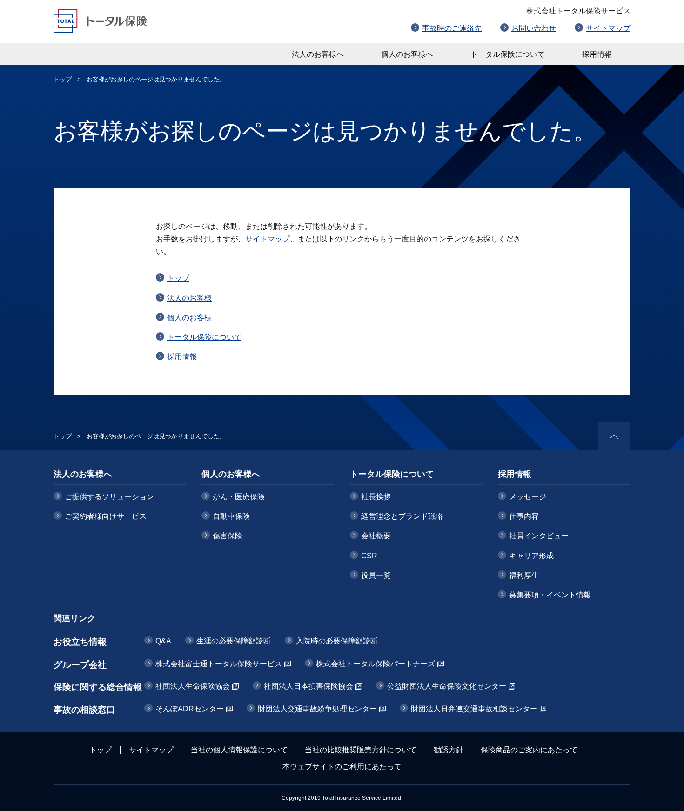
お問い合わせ (533, 28)
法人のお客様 (189, 298)
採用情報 (597, 54)
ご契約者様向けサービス (106, 516)
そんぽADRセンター (189, 709)
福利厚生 (524, 575)
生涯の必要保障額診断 (233, 641)
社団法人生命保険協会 (192, 686)
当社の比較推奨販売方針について (360, 750)
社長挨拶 (376, 497)
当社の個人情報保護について (239, 750)
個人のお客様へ (407, 54)
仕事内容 (524, 516)
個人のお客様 (189, 318)
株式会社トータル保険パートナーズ (375, 664)
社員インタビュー (539, 536)
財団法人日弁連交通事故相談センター (474, 709)
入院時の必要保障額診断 (337, 641)
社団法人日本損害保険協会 (308, 686)
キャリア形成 (531, 556)
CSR (369, 556)
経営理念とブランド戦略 (402, 516)
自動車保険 (231, 516)
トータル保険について (507, 54)
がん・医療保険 (239, 497)
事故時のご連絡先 (452, 28)
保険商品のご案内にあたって (529, 750)
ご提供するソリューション (109, 497)
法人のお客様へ (318, 54)
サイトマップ (608, 28)
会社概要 (376, 536)
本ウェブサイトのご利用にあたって (342, 767)
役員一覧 (376, 575)
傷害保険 (227, 536)
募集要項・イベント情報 (550, 595)
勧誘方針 (448, 750)
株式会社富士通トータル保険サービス (218, 664)
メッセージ (527, 497)
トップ (63, 79)
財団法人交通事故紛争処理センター (317, 709)
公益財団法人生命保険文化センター (446, 686)
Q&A (163, 641)
